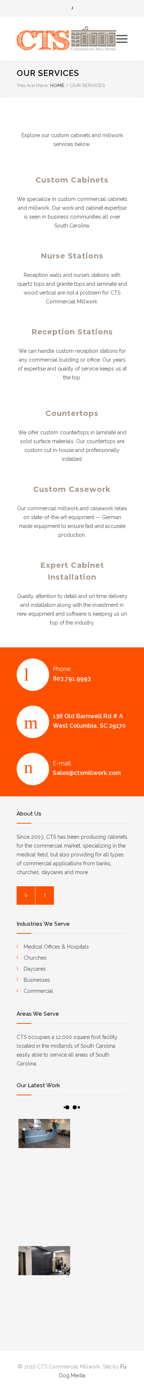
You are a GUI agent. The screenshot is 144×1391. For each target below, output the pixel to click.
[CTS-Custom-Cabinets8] (100, 1265)
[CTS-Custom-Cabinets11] (44, 1308)
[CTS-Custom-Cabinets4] (100, 1180)
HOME (57, 85)
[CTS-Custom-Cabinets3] (44, 1133)
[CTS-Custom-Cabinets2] (44, 1180)
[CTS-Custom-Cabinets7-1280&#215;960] (44, 1260)
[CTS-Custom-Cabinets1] (100, 1138)
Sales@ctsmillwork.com (87, 772)
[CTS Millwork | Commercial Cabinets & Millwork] (66, 38)
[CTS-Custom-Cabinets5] (44, 1223)
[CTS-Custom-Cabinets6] (100, 1223)
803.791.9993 (72, 678)
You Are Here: (33, 85)
